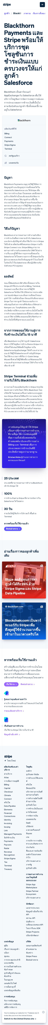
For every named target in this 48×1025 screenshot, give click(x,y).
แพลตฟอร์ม (31, 819)
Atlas (6, 777)
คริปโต (7, 802)
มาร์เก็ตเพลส (31, 812)
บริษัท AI (29, 826)
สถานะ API (30, 918)
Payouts (7, 844)
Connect (8, 799)
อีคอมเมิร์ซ (30, 788)
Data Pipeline (10, 806)
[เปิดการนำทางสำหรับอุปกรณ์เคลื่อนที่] (42, 4)
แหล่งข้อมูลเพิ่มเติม (12, 990)
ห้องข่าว (29, 952)
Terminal (8, 865)
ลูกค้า (7, 13)
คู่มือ (6, 945)
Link (6, 830)
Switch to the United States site (19, 1018)
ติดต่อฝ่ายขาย (12, 528)
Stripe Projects (32, 931)
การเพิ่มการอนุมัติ (11, 781)
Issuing (7, 827)
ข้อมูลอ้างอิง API (11, 734)
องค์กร (29, 771)
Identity (7, 819)
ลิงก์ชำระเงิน (9, 837)
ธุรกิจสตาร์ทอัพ (32, 774)
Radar (6, 848)
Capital (7, 788)
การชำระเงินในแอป (34, 808)
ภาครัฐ (29, 864)
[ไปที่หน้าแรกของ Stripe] (7, 756)
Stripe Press (31, 956)
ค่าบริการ (8, 774)
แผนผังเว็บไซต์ (10, 983)
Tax (5, 862)
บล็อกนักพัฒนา (32, 935)
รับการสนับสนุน (10, 1000)
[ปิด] (43, 1013)
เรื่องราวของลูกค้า (11, 949)
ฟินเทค (29, 833)
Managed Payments (13, 834)
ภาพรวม (27, 13)
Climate (7, 795)
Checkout (8, 791)
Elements (8, 809)
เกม (27, 837)
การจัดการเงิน (32, 815)
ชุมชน (6, 956)
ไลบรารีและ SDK (33, 928)
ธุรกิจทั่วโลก (31, 805)
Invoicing (8, 823)
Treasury (8, 869)
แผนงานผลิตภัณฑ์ (33, 945)
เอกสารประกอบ (32, 908)
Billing (6, 784)
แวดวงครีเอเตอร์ (33, 830)
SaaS (28, 822)
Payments (8, 841)
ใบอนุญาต (8, 979)
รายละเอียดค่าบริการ (13, 711)
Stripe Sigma (9, 858)
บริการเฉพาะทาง (33, 861)
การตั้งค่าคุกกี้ (10, 987)
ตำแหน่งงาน (31, 949)
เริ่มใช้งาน (10, 684)
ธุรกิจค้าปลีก (31, 868)
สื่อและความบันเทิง (34, 850)
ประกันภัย (30, 847)
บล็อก (6, 952)
